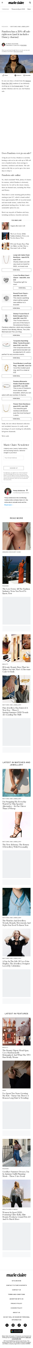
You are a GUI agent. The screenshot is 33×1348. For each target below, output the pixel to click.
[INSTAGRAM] (27, 490)
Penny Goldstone (13, 43)
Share (6, 75)
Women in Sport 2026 (18, 9)
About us (16, 1312)
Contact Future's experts (16, 1285)
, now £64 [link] (20, 345)
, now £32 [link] (24, 366)
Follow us (19, 75)
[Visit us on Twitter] (7, 1325)
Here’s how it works (18, 51)
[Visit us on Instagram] (13, 1325)
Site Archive (16, 1280)
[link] (7, 260)
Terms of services (23, 472)
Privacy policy (16, 1303)
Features (24, 45)
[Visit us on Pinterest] (25, 1325)
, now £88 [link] (20, 386)
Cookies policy (16, 1308)
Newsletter (28, 75)
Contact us (16, 1290)
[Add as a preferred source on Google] (16, 1331)
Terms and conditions (16, 1294)
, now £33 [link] (20, 296)
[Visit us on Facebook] (19, 1325)
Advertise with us (16, 1299)
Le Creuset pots (17, 86)
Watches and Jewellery (19, 26)
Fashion (5, 26)
